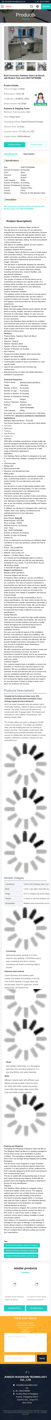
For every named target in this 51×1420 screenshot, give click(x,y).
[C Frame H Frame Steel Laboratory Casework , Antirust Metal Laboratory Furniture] (36, 1284)
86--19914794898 (42, 1)
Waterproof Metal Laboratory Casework (21, 1251)
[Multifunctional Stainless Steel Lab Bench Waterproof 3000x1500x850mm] (14, 1284)
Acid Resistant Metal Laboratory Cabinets (22, 1245)
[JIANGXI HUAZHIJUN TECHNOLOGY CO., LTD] (10, 6)
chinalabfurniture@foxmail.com (14, 1)
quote (46, 6)
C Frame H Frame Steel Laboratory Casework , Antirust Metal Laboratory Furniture (36, 1298)
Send (42, 1358)
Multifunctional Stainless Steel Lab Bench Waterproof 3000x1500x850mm (14, 1298)
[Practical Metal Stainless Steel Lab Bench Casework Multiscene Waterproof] (25, 43)
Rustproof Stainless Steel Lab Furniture (21, 1256)
